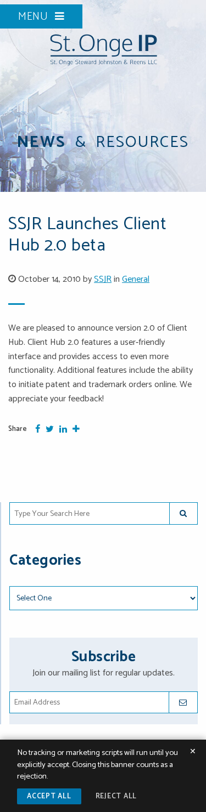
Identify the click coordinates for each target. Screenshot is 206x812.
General (135, 279)
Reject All (116, 796)
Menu (35, 16)
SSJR (103, 279)
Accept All (49, 796)
